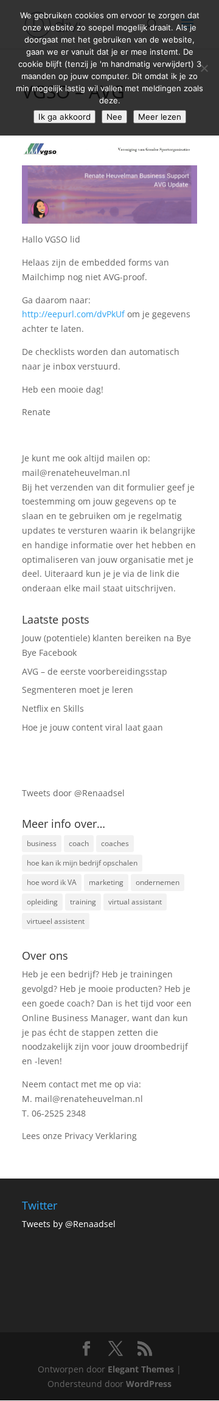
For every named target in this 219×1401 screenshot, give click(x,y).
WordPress (149, 1383)
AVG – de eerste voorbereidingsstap (94, 671)
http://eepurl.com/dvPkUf (73, 314)
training (83, 902)
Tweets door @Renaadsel (73, 793)
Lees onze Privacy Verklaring (79, 1135)
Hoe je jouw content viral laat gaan (92, 727)
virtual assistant (135, 902)
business (42, 843)
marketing (106, 882)
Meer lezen (159, 117)
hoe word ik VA (52, 882)
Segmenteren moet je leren (77, 689)
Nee (114, 117)
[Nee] (204, 68)
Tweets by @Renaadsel (69, 1224)
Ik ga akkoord (64, 117)
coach (79, 843)
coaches (115, 843)
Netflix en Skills (53, 708)
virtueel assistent (56, 921)
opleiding (42, 902)
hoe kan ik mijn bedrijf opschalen (82, 863)
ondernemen (157, 882)
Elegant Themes (141, 1369)
